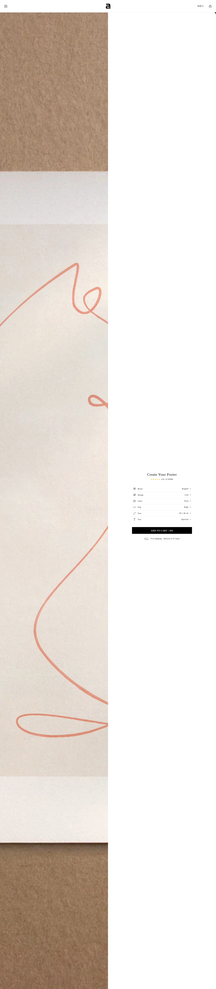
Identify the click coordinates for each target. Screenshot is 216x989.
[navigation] (6, 6)
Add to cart (162, 531)
